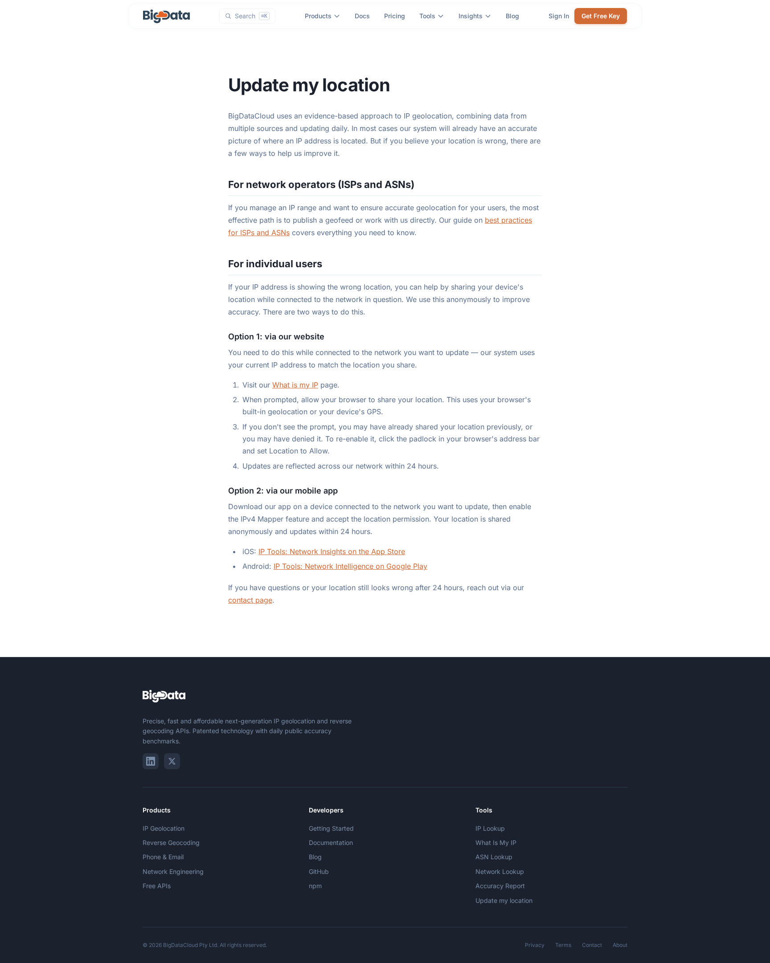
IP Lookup (490, 828)
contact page (250, 600)
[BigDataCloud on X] (172, 761)
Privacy (535, 945)
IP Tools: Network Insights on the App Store (331, 551)
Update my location (503, 900)
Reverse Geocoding (171, 842)
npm (315, 886)
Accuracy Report (500, 886)
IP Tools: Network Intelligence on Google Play (350, 566)
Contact (592, 945)
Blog (512, 16)
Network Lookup (499, 871)
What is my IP (295, 384)
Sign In (559, 16)
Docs (362, 16)
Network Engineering (173, 871)
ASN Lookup (493, 857)
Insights (471, 16)
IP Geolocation (163, 828)
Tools (427, 16)
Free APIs (157, 886)
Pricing (394, 16)
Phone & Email (163, 857)
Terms (563, 945)
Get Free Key (601, 16)
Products (318, 16)
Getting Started (331, 828)
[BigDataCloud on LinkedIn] (151, 761)
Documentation (331, 842)
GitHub (319, 871)
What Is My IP (495, 842)
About (620, 945)
